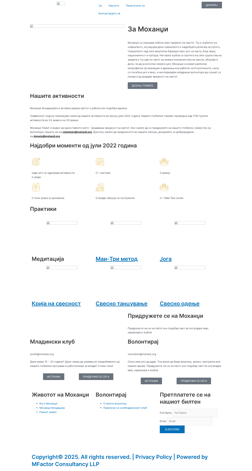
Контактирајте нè (109, 13)
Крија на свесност (56, 303)
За (100, 5)
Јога (166, 259)
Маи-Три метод (117, 259)
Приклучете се (135, 5)
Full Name (166, 412)
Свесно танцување (121, 303)
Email (163, 421)
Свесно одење (180, 303)
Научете (114, 5)
